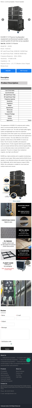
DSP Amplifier (4, 373)
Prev (2, 19)
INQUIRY (8, 70)
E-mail (18, 315)
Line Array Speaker (9, 1)
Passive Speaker (20, 1)
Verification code (6, 341)
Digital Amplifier (5, 375)
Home (2, 1)
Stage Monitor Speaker (6, 381)
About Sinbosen (20, 371)
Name (3, 315)
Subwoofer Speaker (6, 379)
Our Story (18, 375)
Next (29, 19)
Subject (3, 321)
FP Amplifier (4, 371)
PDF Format (23, 70)
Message (4, 327)
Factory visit (19, 373)
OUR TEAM (19, 377)
